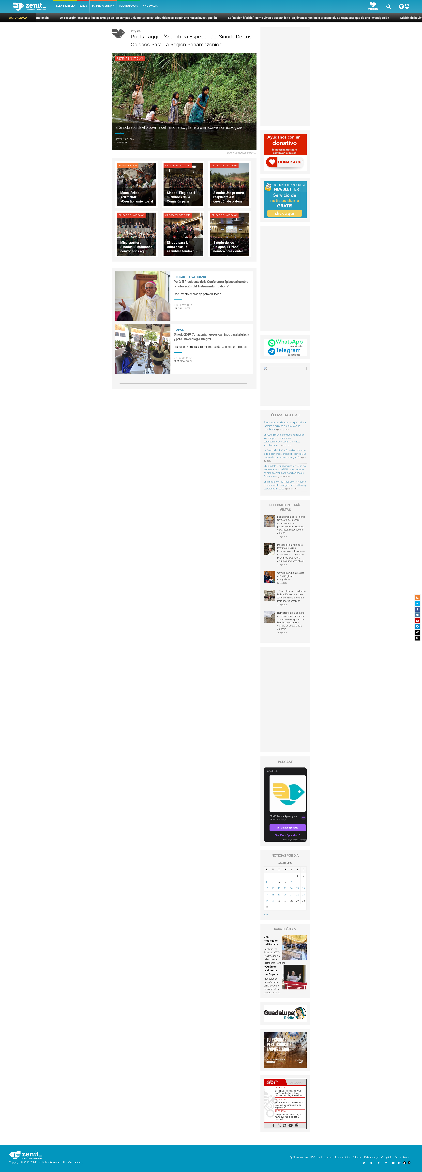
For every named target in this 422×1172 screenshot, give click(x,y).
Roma (83, 6)
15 (297, 888)
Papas (179, 329)
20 (285, 894)
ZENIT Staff (121, 142)
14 (291, 888)
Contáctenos (402, 1157)
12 (279, 888)
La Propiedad (325, 1157)
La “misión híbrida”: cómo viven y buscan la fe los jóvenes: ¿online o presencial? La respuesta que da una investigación (153, 17)
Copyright (386, 1157)
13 (285, 888)
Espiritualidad (128, 165)
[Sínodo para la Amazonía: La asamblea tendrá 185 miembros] (183, 233)
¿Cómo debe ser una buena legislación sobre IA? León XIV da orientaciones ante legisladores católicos (291, 596)
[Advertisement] (285, 76)
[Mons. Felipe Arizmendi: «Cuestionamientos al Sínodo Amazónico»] (136, 184)
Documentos (128, 6)
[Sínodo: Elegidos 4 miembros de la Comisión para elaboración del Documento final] (183, 184)
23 (303, 894)
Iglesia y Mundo (103, 6)
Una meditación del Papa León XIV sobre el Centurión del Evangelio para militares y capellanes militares (285, 485)
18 (273, 894)
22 (297, 894)
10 (267, 888)
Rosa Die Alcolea (183, 361)
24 (267, 901)
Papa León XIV (65, 6)
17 (267, 894)
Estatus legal (371, 1157)
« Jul (266, 914)
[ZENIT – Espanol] (33, 6)
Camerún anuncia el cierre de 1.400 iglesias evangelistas (290, 576)
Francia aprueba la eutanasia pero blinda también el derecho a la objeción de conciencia (285, 426)
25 (273, 901)
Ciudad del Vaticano (177, 165)
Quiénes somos (299, 1157)
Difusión (357, 1157)
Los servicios (343, 1157)
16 (303, 888)
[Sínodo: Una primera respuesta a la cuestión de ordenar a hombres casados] (229, 184)
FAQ (312, 1157)
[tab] (274, 1082)
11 (273, 888)
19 (279, 894)
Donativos (150, 6)
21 (291, 894)
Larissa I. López (182, 308)
